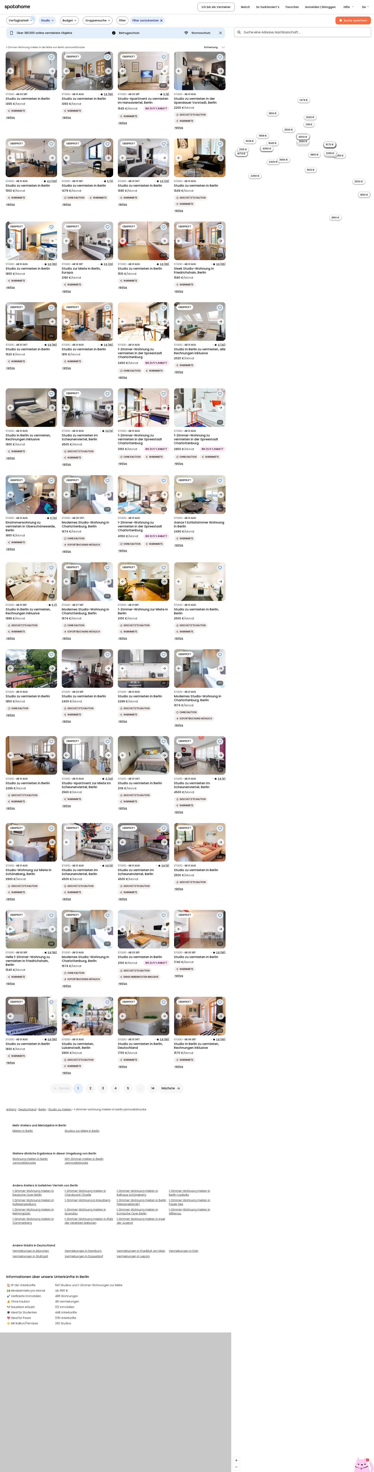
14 (153, 1088)
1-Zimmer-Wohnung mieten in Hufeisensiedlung (33, 1202)
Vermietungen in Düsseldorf (84, 1256)
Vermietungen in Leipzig (133, 1256)
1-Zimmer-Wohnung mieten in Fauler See (189, 1202)
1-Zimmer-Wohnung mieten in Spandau (85, 1211)
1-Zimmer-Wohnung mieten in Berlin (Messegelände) (141, 1202)
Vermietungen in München (30, 1251)
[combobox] (302, 32)
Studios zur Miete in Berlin (82, 1131)
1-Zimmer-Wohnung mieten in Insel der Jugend (141, 1221)
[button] (349, 7)
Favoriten (292, 7)
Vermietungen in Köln (183, 1251)
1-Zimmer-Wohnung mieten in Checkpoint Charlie (85, 1193)
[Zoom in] (236, 1460)
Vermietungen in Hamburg (83, 1251)
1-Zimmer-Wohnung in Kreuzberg (87, 1200)
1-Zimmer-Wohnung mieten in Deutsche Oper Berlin (33, 1193)
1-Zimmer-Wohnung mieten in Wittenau (189, 1211)
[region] (302, 748)
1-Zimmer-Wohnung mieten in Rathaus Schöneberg (137, 1193)
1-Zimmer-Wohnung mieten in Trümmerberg (33, 1221)
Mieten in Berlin (22, 1131)
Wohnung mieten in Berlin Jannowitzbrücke (30, 1161)
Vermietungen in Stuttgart (30, 1256)
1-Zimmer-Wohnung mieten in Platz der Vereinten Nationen (89, 1221)
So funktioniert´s (267, 7)
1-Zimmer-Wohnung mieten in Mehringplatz (33, 1211)
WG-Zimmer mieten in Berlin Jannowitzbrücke (84, 1161)
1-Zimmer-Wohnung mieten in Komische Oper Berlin (137, 1211)
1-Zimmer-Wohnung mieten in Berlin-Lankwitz (189, 1193)
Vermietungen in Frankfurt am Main (141, 1251)
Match (245, 7)
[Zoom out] (236, 1467)
